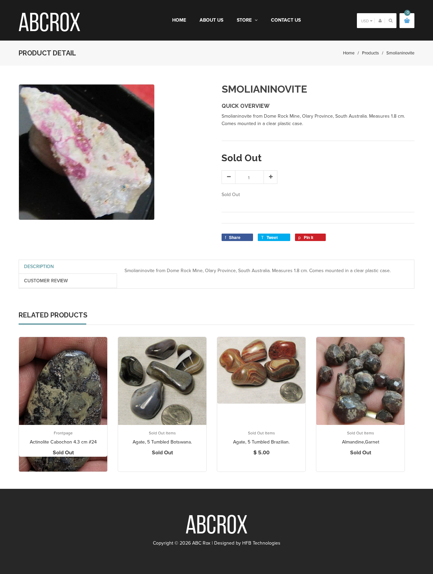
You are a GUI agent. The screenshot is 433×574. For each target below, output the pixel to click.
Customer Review (46, 281)
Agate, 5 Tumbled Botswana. (162, 442)
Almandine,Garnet (360, 442)
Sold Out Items (162, 433)
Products (370, 53)
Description (39, 266)
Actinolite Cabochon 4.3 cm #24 (63, 442)
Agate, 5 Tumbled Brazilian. (261, 442)
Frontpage (63, 433)
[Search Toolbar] (390, 20)
